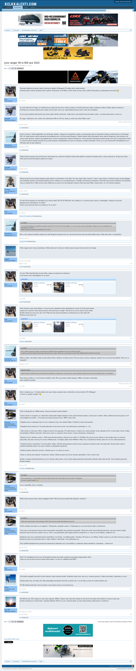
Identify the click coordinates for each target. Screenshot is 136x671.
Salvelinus (8, 145)
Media (26, 7)
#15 (131, 489)
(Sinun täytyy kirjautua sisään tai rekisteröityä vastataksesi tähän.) (115, 621)
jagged (7, 259)
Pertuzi (26, 216)
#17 (131, 547)
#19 (131, 589)
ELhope (7, 189)
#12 (131, 386)
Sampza (7, 422)
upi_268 (7, 610)
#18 (131, 569)
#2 (131, 124)
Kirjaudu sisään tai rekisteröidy (123, 1)
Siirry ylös (127, 666)
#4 (131, 169)
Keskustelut (17, 7)
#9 (131, 298)
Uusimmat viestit (20, 10)
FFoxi (21, 468)
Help (117, 666)
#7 (131, 238)
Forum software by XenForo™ (17, 668)
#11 (131, 364)
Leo (26, 65)
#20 (131, 614)
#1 (131, 100)
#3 (131, 146)
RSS (132, 666)
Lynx (12, 65)
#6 (131, 213)
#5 (131, 191)
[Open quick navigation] (130, 30)
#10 (131, 338)
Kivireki (21, 216)
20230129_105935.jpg (39, 322)
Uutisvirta (8, 7)
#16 (131, 511)
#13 (131, 404)
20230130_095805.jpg (71, 322)
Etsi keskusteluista (8, 10)
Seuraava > (20, 68)
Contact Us (112, 666)
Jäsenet (33, 7)
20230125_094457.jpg (71, 283)
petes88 (7, 118)
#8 (131, 263)
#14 (131, 465)
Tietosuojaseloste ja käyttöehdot (125, 668)
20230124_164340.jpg (39, 283)
